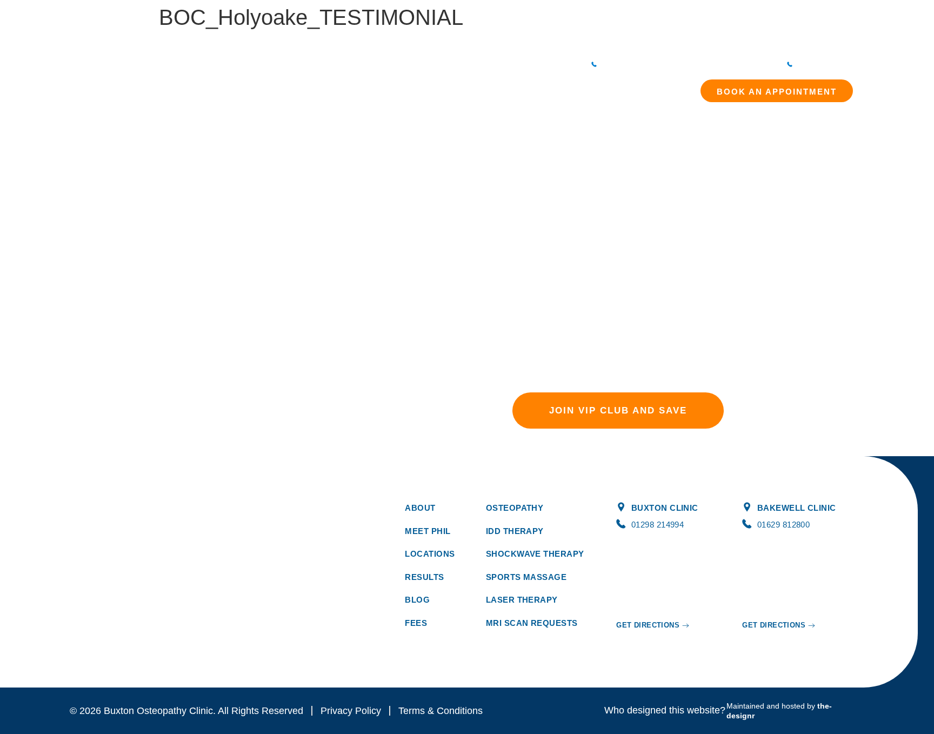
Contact (636, 86)
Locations (582, 86)
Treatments (373, 86)
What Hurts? (439, 86)
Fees (481, 86)
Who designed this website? (664, 710)
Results (514, 86)
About (320, 86)
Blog (546, 86)
